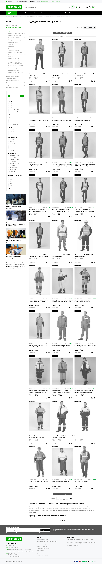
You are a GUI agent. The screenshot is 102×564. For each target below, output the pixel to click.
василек (12, 139)
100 (11, 184)
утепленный (13, 134)
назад (53, 498)
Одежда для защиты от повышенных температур (15, 59)
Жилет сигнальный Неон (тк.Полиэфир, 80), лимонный (62, 74)
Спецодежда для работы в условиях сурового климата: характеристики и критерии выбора (16, 224)
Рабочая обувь (10, 83)
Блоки (8, 266)
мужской (12, 122)
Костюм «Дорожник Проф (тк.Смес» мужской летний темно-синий (38, 300)
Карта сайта (19, 561)
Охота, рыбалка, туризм (12, 80)
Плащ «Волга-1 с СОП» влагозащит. (38, 481)
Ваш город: (11, 1)
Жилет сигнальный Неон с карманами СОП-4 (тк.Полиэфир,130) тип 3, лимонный (39, 210)
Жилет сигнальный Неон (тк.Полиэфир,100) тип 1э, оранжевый (62, 119)
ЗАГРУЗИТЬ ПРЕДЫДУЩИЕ (62, 33)
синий (11, 148)
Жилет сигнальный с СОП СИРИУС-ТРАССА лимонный (61, 255)
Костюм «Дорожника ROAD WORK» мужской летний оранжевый (38, 346)
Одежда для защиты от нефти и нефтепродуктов (16, 73)
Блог (62, 13)
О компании (28, 13)
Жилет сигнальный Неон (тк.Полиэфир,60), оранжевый (37, 165)
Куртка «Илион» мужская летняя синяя (85, 436)
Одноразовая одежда (14, 68)
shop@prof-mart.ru (22, 1)
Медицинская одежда (14, 37)
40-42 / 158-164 (14, 110)
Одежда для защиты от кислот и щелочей (17, 55)
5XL (11, 107)
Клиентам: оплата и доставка (50, 13)
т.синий (12, 150)
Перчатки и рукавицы (12, 87)
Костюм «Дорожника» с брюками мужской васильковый (61, 346)
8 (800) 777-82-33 (35, 1)
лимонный (12, 143)
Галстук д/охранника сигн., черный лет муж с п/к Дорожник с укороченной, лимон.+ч (62, 301)
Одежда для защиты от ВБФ (15, 65)
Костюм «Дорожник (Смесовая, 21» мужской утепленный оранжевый (61, 391)
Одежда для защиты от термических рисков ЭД (14, 49)
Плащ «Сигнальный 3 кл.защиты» (61, 481)
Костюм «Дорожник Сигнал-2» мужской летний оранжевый (83, 300)
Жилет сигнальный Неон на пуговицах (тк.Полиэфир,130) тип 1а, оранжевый (62, 165)
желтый (12, 141)
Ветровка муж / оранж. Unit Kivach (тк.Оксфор (38, 74)
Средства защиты (11, 85)
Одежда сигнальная (14, 31)
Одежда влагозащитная (14, 35)
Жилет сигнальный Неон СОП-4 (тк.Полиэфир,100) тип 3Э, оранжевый (39, 255)
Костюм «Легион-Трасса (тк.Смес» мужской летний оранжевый (38, 436)
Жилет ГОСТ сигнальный (81, 481)
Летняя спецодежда (11, 25)
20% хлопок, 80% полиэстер (14, 156)
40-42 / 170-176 (14, 112)
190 (11, 186)
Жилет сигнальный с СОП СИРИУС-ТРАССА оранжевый (84, 255)
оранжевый (13, 146)
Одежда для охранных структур (16, 33)
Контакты (37, 13)
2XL (11, 103)
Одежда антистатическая (15, 52)
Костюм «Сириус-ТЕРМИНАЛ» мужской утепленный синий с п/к (62, 436)
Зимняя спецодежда (11, 78)
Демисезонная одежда (12, 76)
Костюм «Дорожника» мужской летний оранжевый (85, 346)
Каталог (12, 13)
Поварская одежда (13, 42)
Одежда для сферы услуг (15, 40)
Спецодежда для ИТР (14, 70)
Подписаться (45, 530)
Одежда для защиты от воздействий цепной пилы (15, 62)
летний (12, 131)
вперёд (71, 498)
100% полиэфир (14, 167)
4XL (11, 105)
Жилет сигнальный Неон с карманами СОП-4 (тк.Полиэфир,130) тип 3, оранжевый (62, 210)
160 (11, 181)
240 (11, 179)
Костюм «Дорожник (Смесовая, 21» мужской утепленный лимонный (38, 391)
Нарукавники (11, 46)
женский (12, 120)
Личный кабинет (70, 13)
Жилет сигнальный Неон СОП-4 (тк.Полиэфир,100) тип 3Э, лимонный (84, 210)
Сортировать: (78, 27)
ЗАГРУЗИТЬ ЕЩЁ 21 (62, 494)
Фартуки (10, 44)
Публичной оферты (39, 532)
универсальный (14, 124)
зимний (12, 129)
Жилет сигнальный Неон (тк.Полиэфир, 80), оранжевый (85, 74)
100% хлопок (13, 169)
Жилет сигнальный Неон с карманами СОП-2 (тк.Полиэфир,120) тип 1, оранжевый (85, 165)
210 (11, 177)
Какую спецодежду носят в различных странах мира (13, 241)
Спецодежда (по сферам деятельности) (13, 28)
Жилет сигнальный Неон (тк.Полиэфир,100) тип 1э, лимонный (38, 119)
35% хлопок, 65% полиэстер (14, 160)
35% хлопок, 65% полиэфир (14, 164)
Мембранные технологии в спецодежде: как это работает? (15, 257)
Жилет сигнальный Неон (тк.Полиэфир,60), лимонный (82, 119)
